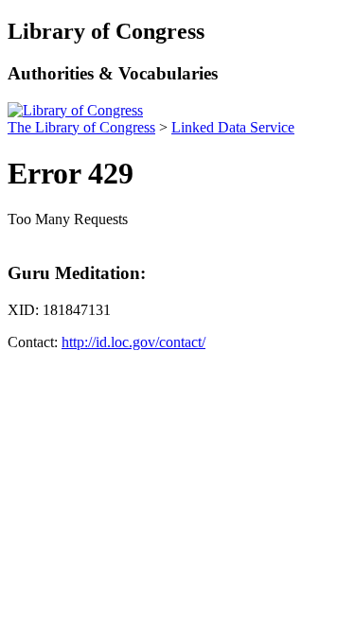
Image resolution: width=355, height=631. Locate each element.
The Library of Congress (81, 127)
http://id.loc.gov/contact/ (133, 342)
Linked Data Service (232, 127)
